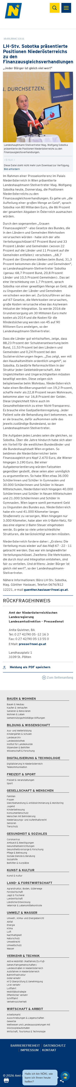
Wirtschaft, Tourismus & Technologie (26, 1031)
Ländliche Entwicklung (18, 902)
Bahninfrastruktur (16, 974)
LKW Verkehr (13, 984)
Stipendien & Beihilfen (18, 747)
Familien (11, 796)
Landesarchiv (14, 737)
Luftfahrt (11, 988)
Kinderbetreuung (16, 809)
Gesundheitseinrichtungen (20, 846)
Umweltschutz (14, 945)
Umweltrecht (13, 941)
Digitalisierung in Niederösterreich (25, 763)
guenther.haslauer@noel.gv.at (46, 590)
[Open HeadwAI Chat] (65, 1076)
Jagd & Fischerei (15, 895)
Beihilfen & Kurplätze (18, 862)
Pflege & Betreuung (17, 852)
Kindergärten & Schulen (19, 733)
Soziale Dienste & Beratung (21, 856)
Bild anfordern (12, 169)
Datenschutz (54, 1045)
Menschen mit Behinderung (21, 816)
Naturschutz (13, 938)
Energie (11, 925)
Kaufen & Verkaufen (17, 707)
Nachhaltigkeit (14, 935)
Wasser (10, 948)
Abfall (10, 921)
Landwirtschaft (15, 898)
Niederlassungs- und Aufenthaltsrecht (27, 819)
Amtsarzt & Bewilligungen (20, 842)
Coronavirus (13, 839)
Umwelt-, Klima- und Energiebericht (25, 918)
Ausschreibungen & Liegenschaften (25, 1017)
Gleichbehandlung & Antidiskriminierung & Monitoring (35, 802)
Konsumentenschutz (17, 812)
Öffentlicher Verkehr (17, 995)
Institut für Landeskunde (20, 744)
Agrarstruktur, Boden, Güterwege (24, 888)
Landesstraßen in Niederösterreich (25, 968)
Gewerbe (11, 1021)
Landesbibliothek (16, 740)
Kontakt (49, 1050)
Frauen (10, 799)
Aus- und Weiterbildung (19, 730)
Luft (9, 931)
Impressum (29, 1050)
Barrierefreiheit (25, 1045)
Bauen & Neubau (15, 704)
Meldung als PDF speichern (29, 667)
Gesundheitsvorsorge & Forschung (25, 849)
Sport (10, 783)
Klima (10, 928)
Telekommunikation (17, 767)
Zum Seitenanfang (59, 677)
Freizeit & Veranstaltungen (20, 780)
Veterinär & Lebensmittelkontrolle (24, 905)
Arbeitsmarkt (13, 1014)
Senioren (11, 823)
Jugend (11, 806)
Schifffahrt (12, 998)
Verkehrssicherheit (17, 1001)
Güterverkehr (14, 978)
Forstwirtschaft (15, 891)
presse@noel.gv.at (32, 644)
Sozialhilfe (12, 859)
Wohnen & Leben (16, 714)
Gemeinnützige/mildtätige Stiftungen (26, 717)
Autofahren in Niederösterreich (23, 971)
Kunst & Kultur (14, 875)
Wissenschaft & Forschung (21, 750)
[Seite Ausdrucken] (6, 1081)
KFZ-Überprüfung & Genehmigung (25, 981)
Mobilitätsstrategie (16, 991)
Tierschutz (12, 826)
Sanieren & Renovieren (19, 711)
